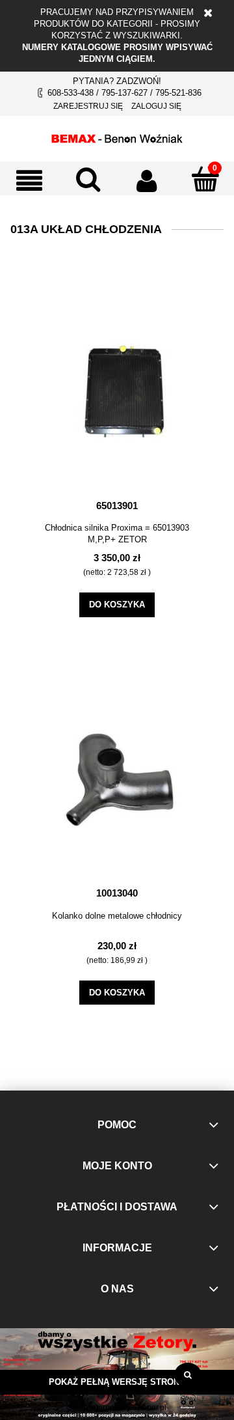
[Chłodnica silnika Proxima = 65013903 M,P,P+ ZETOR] (117, 389)
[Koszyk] (205, 179)
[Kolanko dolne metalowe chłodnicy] (117, 776)
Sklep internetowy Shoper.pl (117, 1407)
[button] (29, 180)
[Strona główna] (117, 136)
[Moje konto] (146, 180)
